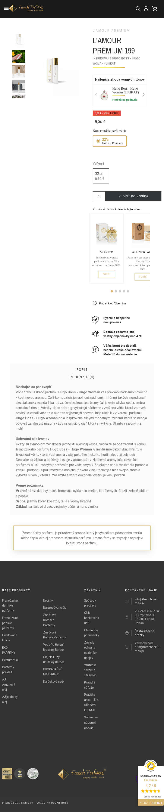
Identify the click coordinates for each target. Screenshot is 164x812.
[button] (112, 291)
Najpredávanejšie (54, 608)
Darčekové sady (53, 682)
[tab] (82, 369)
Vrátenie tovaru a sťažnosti (90, 670)
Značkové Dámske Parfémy (49, 620)
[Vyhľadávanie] (138, 8)
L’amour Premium (111, 30)
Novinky (48, 600)
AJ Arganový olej (8, 685)
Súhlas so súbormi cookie (91, 722)
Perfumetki (10, 660)
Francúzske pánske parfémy (10, 623)
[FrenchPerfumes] (27, 9)
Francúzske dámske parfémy (10, 606)
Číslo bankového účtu (91, 618)
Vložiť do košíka (133, 196)
